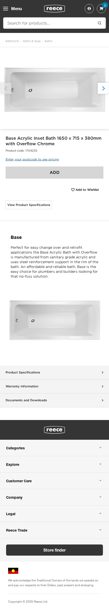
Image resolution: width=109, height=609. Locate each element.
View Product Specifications (28, 205)
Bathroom (12, 41)
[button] (103, 88)
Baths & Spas (32, 41)
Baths (48, 41)
